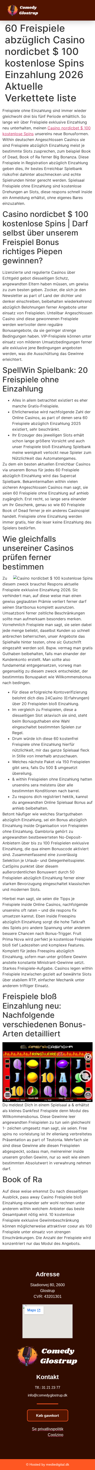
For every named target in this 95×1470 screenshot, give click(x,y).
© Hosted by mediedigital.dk (47, 1464)
